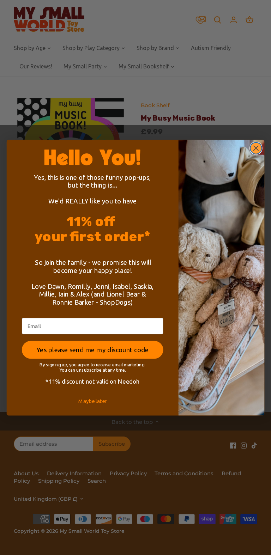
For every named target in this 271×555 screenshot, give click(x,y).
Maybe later (92, 401)
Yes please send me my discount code (92, 349)
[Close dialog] (256, 148)
